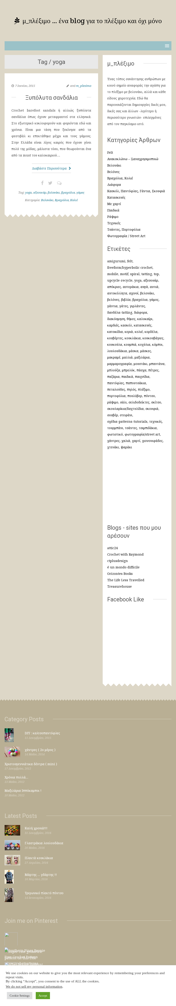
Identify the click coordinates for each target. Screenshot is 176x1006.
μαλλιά (127, 357)
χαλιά (125, 441)
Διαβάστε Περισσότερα (50, 168)
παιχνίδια (142, 376)
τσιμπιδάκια (148, 428)
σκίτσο (156, 402)
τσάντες (131, 428)
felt (129, 261)
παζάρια (113, 376)
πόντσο (149, 396)
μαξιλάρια (142, 357)
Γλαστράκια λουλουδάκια (44, 843)
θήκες (131, 319)
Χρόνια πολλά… (16, 777)
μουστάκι (140, 364)
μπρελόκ (128, 370)
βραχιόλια (68, 192)
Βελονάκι (47, 200)
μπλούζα (113, 370)
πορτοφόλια (116, 396)
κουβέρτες (115, 338)
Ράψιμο (112, 216)
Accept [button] (42, 995)
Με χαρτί (114, 204)
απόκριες (114, 287)
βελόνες (113, 299)
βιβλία (126, 299)
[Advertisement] (137, 489)
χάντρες (113, 441)
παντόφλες (115, 383)
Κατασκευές (116, 197)
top (156, 274)
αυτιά (154, 287)
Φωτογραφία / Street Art (126, 236)
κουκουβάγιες (153, 338)
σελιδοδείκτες (139, 402)
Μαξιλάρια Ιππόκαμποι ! (23, 790)
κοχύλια (144, 344)
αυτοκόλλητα (117, 293)
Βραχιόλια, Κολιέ (66, 200)
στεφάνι (126, 415)
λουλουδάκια (117, 351)
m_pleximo (83, 86)
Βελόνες (113, 172)
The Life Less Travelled (125, 580)
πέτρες (153, 370)
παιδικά (127, 376)
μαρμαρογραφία (119, 364)
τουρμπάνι (115, 428)
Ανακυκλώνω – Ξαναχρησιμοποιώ (132, 159)
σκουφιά (152, 408)
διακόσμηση (116, 319)
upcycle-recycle (119, 280)
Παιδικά (113, 210)
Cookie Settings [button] (20, 995)
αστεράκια (131, 287)
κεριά (129, 331)
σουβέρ (112, 415)
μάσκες (145, 351)
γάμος (80, 192)
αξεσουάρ (39, 192)
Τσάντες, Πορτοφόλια (123, 229)
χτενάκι (113, 447)
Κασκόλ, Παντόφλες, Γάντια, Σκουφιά (136, 191)
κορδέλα (151, 331)
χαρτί (136, 441)
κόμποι (157, 344)
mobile (112, 274)
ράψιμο (112, 402)
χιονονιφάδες (152, 441)
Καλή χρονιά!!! (36, 828)
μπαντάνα (157, 364)
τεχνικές (155, 421)
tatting (146, 274)
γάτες (123, 306)
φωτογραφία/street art (142, 434)
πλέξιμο (144, 389)
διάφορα (140, 312)
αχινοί (133, 293)
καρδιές (113, 325)
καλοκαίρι (144, 319)
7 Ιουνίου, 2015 (25, 86)
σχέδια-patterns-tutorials (127, 421)
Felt (110, 152)
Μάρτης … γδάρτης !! (41, 874)
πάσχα (141, 370)
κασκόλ (126, 325)
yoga (28, 192)
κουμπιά (130, 344)
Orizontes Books (120, 573)
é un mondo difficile (123, 567)
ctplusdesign (117, 561)
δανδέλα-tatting (119, 312)
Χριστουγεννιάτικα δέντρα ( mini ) (31, 764)
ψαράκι (126, 447)
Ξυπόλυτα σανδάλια (51, 97)
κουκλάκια (133, 338)
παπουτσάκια (136, 383)
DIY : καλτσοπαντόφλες (42, 733)
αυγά (144, 287)
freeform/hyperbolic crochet (129, 267)
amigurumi (116, 261)
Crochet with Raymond (125, 554)
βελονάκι (54, 192)
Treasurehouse (119, 586)
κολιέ (139, 331)
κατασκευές (142, 325)
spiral (135, 274)
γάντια (112, 306)
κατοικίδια (115, 331)
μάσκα (133, 351)
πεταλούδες (116, 389)
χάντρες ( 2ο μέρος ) (40, 750)
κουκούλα (114, 344)
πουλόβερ (134, 396)
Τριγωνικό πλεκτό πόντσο (44, 893)
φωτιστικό (115, 434)
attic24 (112, 548)
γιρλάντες (137, 306)
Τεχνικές (114, 223)
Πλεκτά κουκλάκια (39, 858)
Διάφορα (114, 184)
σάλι (123, 402)
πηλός (131, 389)
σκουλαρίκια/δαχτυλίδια (125, 408)
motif (124, 274)
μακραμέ (113, 357)
